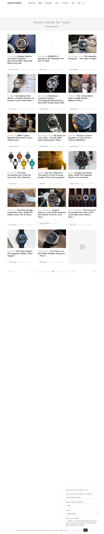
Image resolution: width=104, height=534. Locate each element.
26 (43, 271)
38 (72, 271)
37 (69, 271)
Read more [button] (67, 530)
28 (50, 271)
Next (94, 271)
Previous (11, 271)
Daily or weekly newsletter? (74, 502)
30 (56, 271)
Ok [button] (85, 530)
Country (68, 510)
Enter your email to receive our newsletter (79, 494)
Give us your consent (72, 518)
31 (59, 271)
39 (75, 271)
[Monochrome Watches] (14, 3)
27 (47, 271)
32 (62, 271)
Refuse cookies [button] (77, 530)
